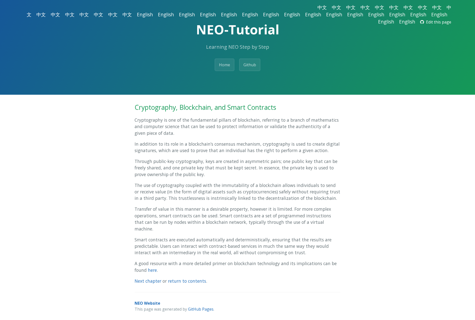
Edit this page (437, 22)
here (152, 270)
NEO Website (147, 303)
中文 (322, 7)
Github (249, 65)
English (145, 14)
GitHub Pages (201, 309)
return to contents (187, 281)
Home (224, 65)
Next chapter (148, 281)
